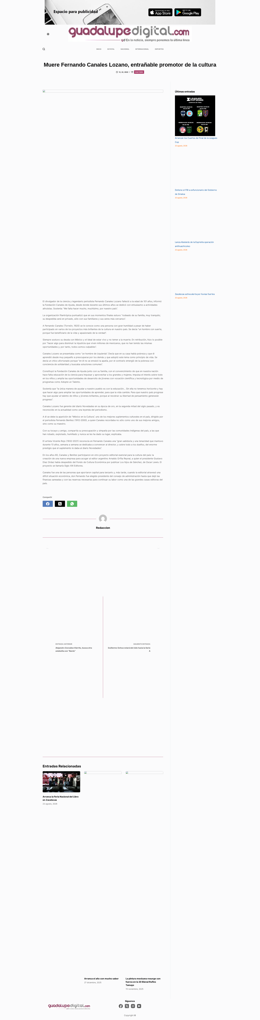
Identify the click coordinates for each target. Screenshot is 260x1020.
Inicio (98, 49)
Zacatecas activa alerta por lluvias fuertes (195, 294)
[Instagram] (133, 1006)
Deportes (159, 49)
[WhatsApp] (72, 504)
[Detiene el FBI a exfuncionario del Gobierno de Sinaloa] (195, 167)
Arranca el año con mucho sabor (101, 978)
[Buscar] (44, 49)
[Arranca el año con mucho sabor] (103, 872)
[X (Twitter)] (60, 504)
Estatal (111, 49)
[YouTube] (139, 1006)
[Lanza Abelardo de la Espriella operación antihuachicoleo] (195, 220)
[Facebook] (48, 504)
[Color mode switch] (48, 34)
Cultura (139, 72)
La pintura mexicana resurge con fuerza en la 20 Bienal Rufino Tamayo (143, 981)
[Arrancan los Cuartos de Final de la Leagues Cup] (195, 115)
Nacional (125, 49)
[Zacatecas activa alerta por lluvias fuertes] (195, 272)
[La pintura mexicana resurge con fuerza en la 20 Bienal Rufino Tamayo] (144, 872)
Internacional (142, 49)
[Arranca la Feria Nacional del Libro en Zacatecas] (61, 781)
